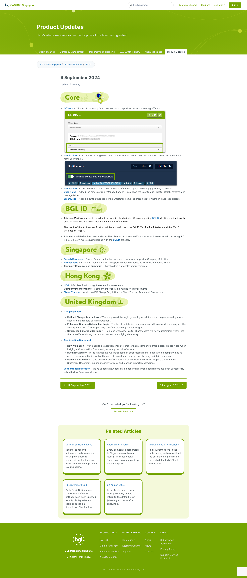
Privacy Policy (168, 549)
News (148, 545)
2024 (88, 64)
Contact (149, 551)
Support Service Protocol (169, 556)
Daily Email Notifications (78, 444)
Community (219, 5)
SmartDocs (70, 198)
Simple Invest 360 (109, 551)
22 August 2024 (170, 385)
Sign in (234, 5)
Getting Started (47, 51)
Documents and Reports (102, 51)
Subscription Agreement (167, 542)
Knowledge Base (153, 51)
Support (205, 5)
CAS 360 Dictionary (129, 51)
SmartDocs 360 (108, 557)
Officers (68, 108)
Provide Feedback (123, 411)
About (148, 540)
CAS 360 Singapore (50, 64)
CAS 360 (104, 540)
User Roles (70, 191)
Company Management (72, 51)
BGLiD (155, 218)
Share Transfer (72, 292)
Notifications (71, 155)
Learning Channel (188, 5)
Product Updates (176, 51)
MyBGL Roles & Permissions (164, 444)
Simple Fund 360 (108, 545)
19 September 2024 (79, 385)
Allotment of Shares (118, 444)
